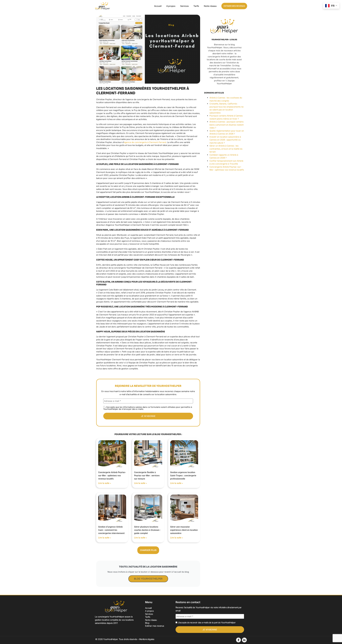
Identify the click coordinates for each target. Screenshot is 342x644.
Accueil (158, 6)
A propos (170, 6)
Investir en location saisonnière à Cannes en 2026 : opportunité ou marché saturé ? (225, 140)
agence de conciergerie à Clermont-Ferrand (145, 142)
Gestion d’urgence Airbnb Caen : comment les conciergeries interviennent (111, 530)
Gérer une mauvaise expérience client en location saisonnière (184, 530)
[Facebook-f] (238, 640)
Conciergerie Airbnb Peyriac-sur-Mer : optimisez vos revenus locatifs (112, 475)
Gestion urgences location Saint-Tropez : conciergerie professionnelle (183, 475)
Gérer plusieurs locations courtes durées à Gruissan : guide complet (147, 530)
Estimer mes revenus (154, 626)
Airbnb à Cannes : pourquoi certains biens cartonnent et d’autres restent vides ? (226, 124)
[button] (148, 550)
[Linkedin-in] (244, 640)
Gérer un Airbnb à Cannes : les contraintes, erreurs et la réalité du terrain (225, 148)
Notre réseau (210, 6)
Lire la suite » (104, 483)
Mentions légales (146, 639)
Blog (147, 623)
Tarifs (196, 6)
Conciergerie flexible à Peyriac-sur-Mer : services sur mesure (147, 475)
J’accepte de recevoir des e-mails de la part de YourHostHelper (206, 622)
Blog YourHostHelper (148, 578)
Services (184, 6)
